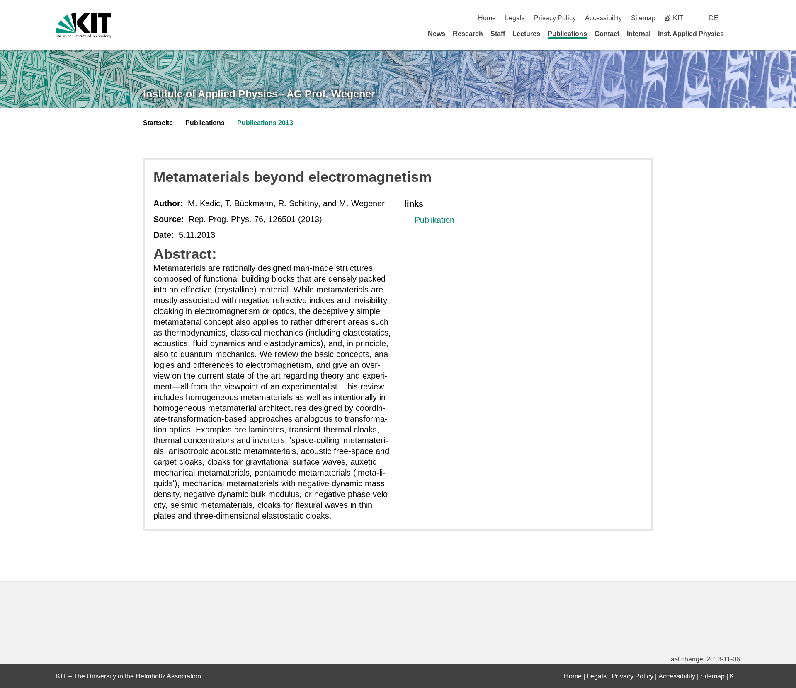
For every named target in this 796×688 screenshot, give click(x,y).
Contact (607, 33)
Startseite (158, 122)
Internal (638, 33)
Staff (497, 33)
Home (487, 18)
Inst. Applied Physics (691, 33)
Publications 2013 (265, 122)
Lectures (526, 33)
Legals (515, 18)
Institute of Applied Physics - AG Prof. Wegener (259, 93)
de (713, 18)
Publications (567, 33)
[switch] (737, 18)
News (436, 33)
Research (468, 33)
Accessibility (603, 18)
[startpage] (737, 33)
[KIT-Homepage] (83, 25)
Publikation (434, 220)
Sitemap (643, 18)
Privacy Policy (555, 18)
